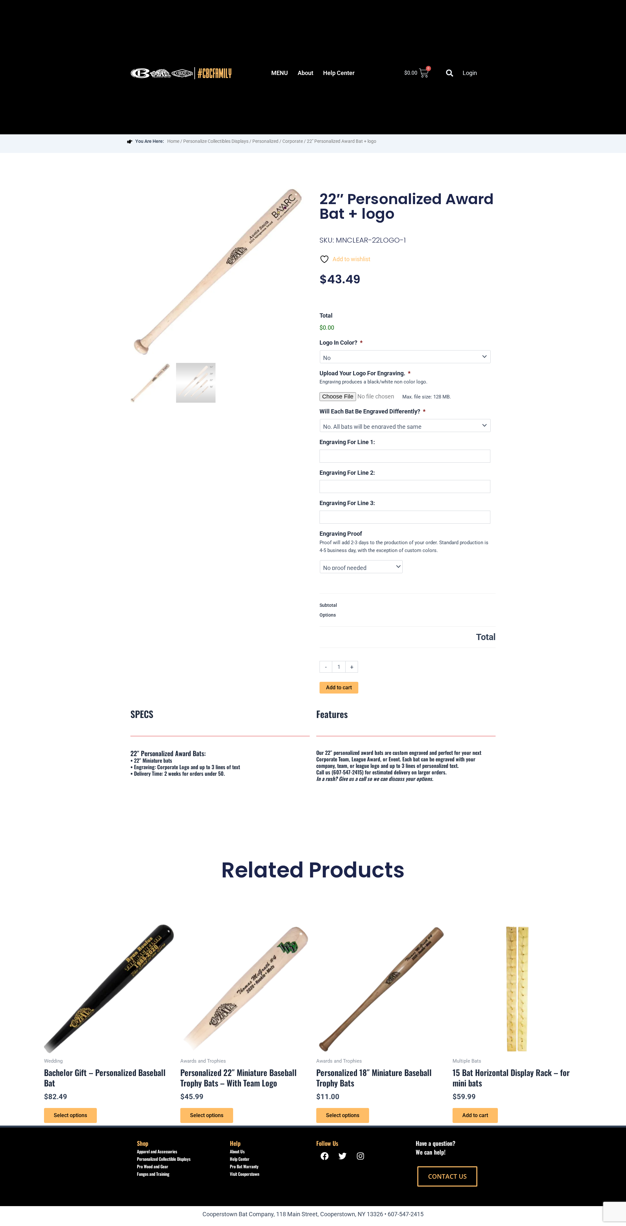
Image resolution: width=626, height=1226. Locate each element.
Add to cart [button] (475, 1115)
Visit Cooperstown (244, 1174)
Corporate (292, 141)
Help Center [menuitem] (338, 72)
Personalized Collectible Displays (163, 1159)
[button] (449, 73)
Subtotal (328, 605)
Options (328, 615)
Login (470, 72)
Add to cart (339, 687)
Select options (70, 1115)
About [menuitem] (305, 72)
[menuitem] (279, 73)
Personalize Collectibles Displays (215, 141)
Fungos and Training (153, 1174)
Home (173, 141)
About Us (237, 1151)
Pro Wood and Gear (152, 1166)
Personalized (265, 141)
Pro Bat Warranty (244, 1166)
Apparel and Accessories (157, 1151)
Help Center (239, 1159)
